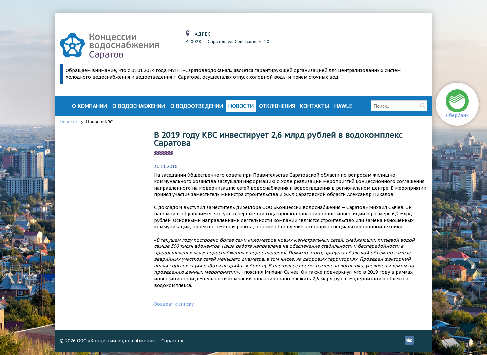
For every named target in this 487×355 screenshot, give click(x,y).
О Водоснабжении (138, 106)
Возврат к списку (174, 304)
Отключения (277, 106)
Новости (241, 106)
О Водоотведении (196, 106)
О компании (89, 106)
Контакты (314, 106)
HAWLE (343, 106)
